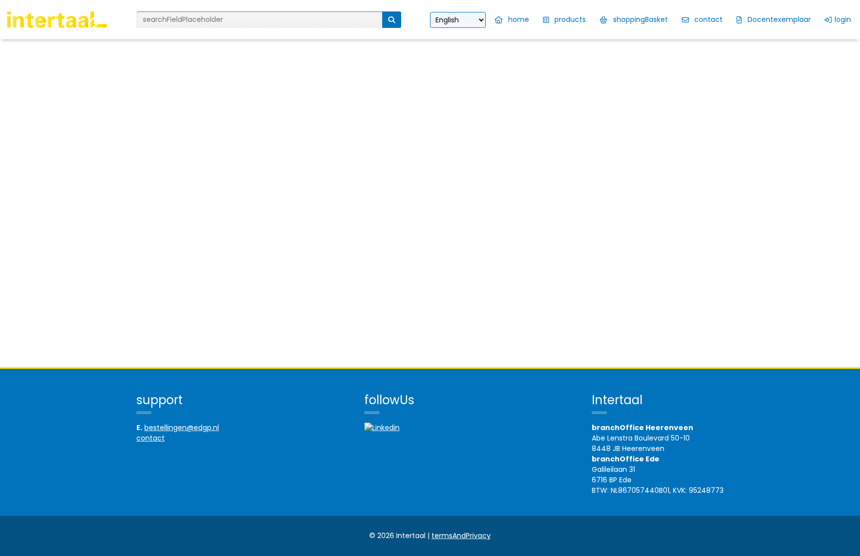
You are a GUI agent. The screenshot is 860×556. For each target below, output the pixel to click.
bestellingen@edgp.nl (181, 428)
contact (150, 438)
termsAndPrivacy (461, 536)
